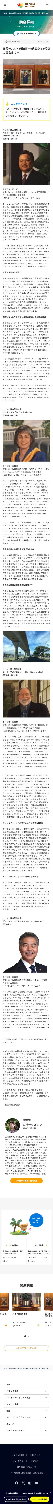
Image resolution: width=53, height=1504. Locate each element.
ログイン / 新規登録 (40, 1499)
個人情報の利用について (26, 1467)
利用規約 (35, 1461)
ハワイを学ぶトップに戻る (26, 1348)
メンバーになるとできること (16, 1499)
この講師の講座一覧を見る (26, 1180)
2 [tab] (28, 1336)
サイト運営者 (18, 1461)
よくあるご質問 (18, 1455)
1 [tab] (25, 1336)
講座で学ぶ (8, 13)
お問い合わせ (35, 1455)
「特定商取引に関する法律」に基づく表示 (26, 1473)
